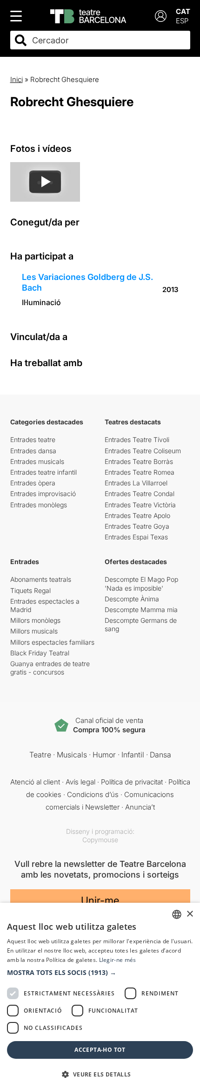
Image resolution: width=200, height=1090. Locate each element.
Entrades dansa (33, 451)
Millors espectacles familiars (52, 642)
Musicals (72, 754)
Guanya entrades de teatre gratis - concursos (50, 668)
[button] (100, 972)
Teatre (40, 754)
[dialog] (100, 996)
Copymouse (100, 840)
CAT (183, 11)
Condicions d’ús (93, 794)
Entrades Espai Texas (136, 537)
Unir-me (100, 900)
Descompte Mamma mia (141, 609)
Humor (104, 754)
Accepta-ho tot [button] (100, 1050)
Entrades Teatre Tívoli (137, 439)
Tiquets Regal (30, 590)
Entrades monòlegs (38, 505)
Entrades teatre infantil (43, 472)
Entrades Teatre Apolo (137, 515)
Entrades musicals (37, 461)
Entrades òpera (32, 483)
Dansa (160, 754)
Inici (16, 79)
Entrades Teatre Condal (139, 493)
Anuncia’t (140, 807)
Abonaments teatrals (40, 579)
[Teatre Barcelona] (88, 16)
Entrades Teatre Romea (139, 472)
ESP (182, 20)
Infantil (132, 754)
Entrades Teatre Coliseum (143, 451)
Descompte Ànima (132, 599)
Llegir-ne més (117, 960)
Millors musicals (34, 631)
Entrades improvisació (43, 493)
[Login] (161, 16)
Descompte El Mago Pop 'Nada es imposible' (141, 583)
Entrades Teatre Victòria (140, 505)
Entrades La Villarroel (136, 483)
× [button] (189, 914)
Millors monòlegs (35, 620)
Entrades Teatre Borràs (139, 461)
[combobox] (108, 40)
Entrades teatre (32, 439)
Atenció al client (35, 781)
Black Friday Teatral (39, 653)
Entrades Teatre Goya (137, 526)
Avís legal (80, 781)
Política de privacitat (132, 781)
